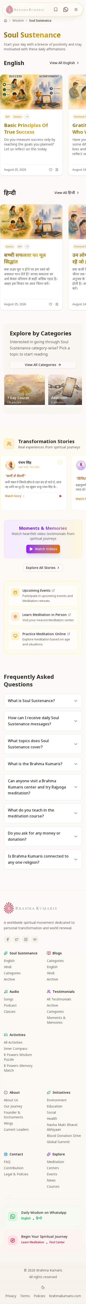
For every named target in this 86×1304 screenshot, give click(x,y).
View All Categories (40, 364)
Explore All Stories (40, 567)
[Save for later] (57, 169)
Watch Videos (46, 549)
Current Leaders (16, 1129)
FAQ (7, 1161)
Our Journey (13, 1106)
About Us (11, 1100)
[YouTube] (35, 939)
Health (52, 1118)
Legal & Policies (16, 1174)
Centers (53, 1168)
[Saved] (55, 9)
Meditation (55, 1161)
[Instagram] (26, 939)
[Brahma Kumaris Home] (25, 9)
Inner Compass (15, 1048)
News (51, 1180)
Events (52, 1174)
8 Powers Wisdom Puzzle (18, 1057)
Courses (53, 1186)
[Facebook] (7, 939)
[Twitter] (17, 939)
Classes (10, 1011)
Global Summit (58, 1142)
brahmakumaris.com (65, 1296)
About (15, 1092)
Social (51, 1112)
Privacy (10, 1296)
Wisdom (18, 20)
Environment (57, 1100)
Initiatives (61, 1092)
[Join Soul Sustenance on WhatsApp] (65, 9)
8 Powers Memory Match (18, 1068)
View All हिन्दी (64, 192)
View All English (62, 63)
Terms (25, 1296)
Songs (8, 999)
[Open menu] (76, 9)
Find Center (57, 1242)
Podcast (10, 1005)
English (9, 960)
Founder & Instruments (13, 1114)
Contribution (13, 1168)
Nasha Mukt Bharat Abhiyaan (62, 1127)
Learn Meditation (32, 1242)
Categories (12, 973)
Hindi (7, 967)
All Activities (13, 1042)
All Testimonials (59, 999)
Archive (9, 979)
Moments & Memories (56, 1020)
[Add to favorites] (50, 169)
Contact (16, 1154)
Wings (8, 1123)
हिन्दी (39, 1218)
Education (54, 1106)
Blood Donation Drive (64, 1135)
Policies (39, 1296)
